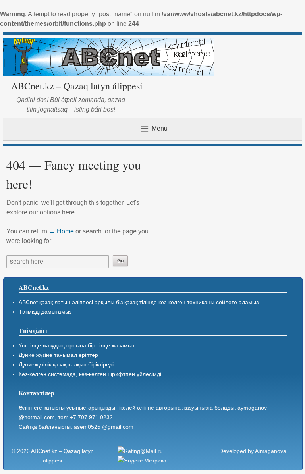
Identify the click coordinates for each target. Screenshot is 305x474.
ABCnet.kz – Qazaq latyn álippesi (77, 85)
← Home (61, 231)
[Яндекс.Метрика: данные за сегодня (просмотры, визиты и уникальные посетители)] (142, 460)
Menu (160, 128)
